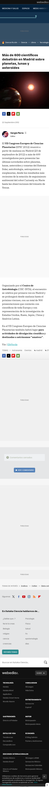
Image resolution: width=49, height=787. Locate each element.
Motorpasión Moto (33, 724)
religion (6, 633)
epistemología (31, 638)
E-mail (18, 114)
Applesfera (7, 694)
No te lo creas (9, 623)
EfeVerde (12, 344)
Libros (33, 42)
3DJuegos (29, 686)
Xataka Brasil (8, 761)
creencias (7, 643)
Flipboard (13, 114)
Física (27, 623)
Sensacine (29, 703)
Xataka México (9, 758)
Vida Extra (29, 690)
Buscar (45, 662)
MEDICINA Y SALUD (10, 8)
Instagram (29, 596)
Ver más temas (10, 652)
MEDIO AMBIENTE (40, 8)
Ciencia (24, 42)
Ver (26, 470)
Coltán (35, 586)
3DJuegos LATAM (32, 758)
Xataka (6, 686)
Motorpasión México (33, 769)
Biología (6, 628)
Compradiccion (9, 744)
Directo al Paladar (10, 720)
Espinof (28, 707)
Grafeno (24, 586)
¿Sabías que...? (9, 618)
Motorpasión (30, 720)
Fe (26, 633)
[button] (18, 132)
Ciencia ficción (11, 42)
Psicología (29, 618)
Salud (27, 628)
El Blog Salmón (31, 737)
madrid (39, 350)
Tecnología (44, 42)
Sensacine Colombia (33, 765)
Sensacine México (32, 761)
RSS (34, 596)
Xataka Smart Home (11, 697)
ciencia (6, 638)
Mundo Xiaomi (9, 701)
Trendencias (8, 737)
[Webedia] (43, 2)
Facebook (4, 114)
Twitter (8, 114)
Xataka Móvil (8, 690)
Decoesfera (7, 741)
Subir (39, 673)
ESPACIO (26, 8)
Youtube (24, 596)
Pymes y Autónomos (33, 741)
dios (27, 643)
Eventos (28, 350)
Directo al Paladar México (10, 770)
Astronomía (17, 350)
